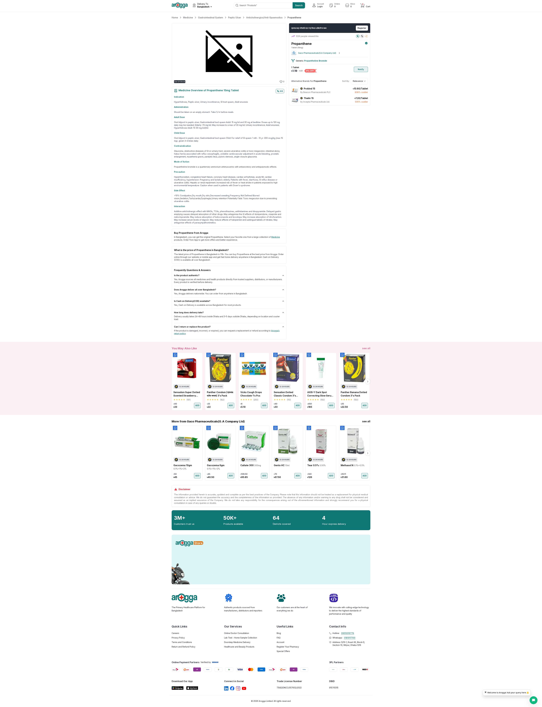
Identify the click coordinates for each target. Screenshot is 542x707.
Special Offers (283, 651)
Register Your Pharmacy (288, 647)
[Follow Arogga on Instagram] (238, 688)
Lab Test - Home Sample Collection (240, 637)
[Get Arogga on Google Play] (177, 688)
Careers (175, 633)
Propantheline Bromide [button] (315, 61)
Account (280, 642)
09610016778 (347, 633)
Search (299, 5)
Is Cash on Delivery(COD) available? (192, 301)
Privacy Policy (178, 637)
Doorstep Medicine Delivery (237, 642)
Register (362, 28)
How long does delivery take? (189, 312)
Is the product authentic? (186, 275)
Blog (279, 633)
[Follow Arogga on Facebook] (232, 688)
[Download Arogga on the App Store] (192, 688)
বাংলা (281, 91)
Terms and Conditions (182, 642)
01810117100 (349, 637)
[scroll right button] (367, 381)
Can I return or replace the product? (192, 327)
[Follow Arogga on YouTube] (244, 688)
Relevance (358, 81)
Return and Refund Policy (183, 647)
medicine (275, 237)
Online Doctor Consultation (236, 633)
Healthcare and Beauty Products (239, 647)
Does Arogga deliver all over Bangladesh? (195, 289)
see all (366, 348)
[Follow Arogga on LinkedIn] (226, 688)
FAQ (278, 637)
